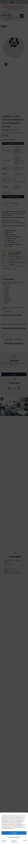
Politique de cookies (4, 841)
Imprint (24, 840)
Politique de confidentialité (14, 841)
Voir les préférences (14, 837)
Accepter (14, 833)
